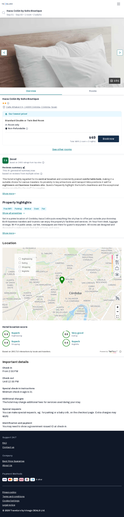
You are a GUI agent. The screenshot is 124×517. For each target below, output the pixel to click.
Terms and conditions (13, 496)
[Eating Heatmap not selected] (117, 262)
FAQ (4, 443)
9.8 (6, 334)
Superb (15, 333)
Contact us (8, 447)
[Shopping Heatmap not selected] (117, 268)
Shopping (26, 267)
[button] (62, 280)
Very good (77, 333)
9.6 (66, 342)
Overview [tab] (31, 91)
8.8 (66, 334)
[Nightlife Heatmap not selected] (117, 256)
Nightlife (25, 271)
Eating (25, 263)
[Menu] (118, 4)
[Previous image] (4, 52)
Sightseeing (27, 258)
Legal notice (8, 505)
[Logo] (7, 4)
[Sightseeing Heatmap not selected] (117, 275)
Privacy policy (9, 492)
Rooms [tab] (93, 91)
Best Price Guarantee (13, 461)
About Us (7, 465)
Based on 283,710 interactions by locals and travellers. (26, 352)
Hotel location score (14, 327)
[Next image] (120, 52)
